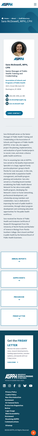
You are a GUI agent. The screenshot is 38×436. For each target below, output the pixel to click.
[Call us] (7, 96)
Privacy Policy (11, 392)
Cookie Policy (10, 394)
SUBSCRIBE (11, 362)
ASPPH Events (19, 278)
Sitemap (8, 425)
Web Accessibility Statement (12, 414)
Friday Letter (19, 316)
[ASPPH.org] (19, 60)
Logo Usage (10, 411)
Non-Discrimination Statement (13, 398)
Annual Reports (19, 259)
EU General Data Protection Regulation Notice (14, 405)
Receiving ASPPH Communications (12, 420)
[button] (35, 4)
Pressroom (19, 297)
